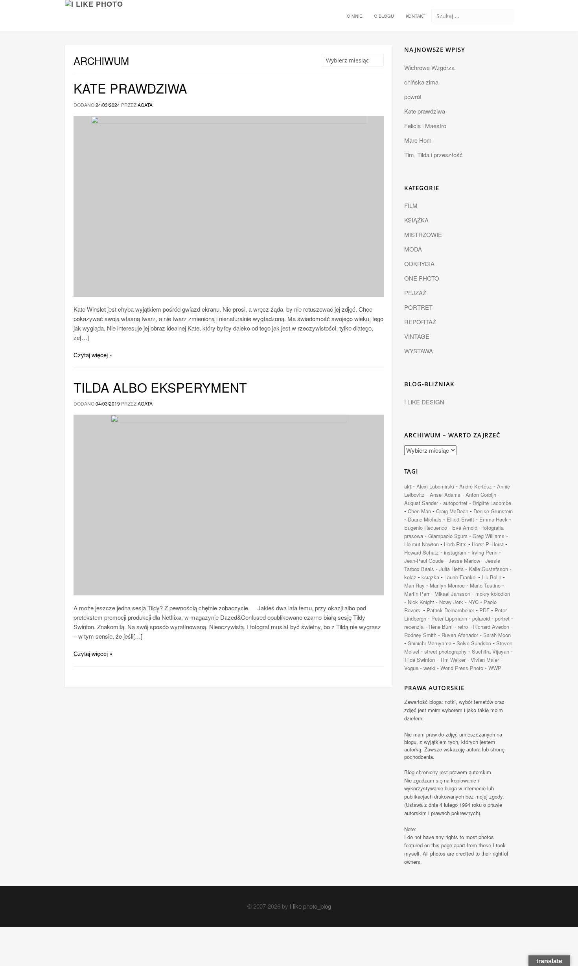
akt (407, 486)
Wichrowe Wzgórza (429, 67)
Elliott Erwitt (460, 519)
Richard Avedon (491, 626)
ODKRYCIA (419, 263)
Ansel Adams (445, 494)
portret (502, 618)
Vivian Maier (485, 659)
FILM (411, 205)
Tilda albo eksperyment (160, 387)
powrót (413, 96)
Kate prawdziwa (130, 88)
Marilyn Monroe (447, 585)
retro (463, 626)
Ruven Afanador (460, 635)
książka (430, 577)
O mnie (354, 16)
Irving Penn (484, 552)
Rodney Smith (420, 635)
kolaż (410, 577)
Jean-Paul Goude (424, 560)
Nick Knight (421, 602)
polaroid (481, 618)
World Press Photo (461, 668)
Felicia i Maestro (425, 125)
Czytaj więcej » (93, 355)
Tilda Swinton (419, 659)
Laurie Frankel (460, 577)
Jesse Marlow (464, 560)
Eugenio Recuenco (425, 527)
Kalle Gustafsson (488, 569)
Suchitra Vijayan (490, 651)
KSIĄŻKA (416, 220)
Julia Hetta (451, 569)
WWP (494, 668)
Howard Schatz (421, 552)
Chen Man (419, 511)
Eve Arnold (464, 527)
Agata (145, 104)
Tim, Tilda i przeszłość (433, 155)
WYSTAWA (418, 351)
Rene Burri (441, 626)
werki (429, 668)
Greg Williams (488, 536)
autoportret (455, 503)
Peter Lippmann (449, 618)
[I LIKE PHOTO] (94, 10)
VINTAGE (416, 336)
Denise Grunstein (493, 511)
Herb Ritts (455, 544)
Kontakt (415, 16)
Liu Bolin (491, 577)
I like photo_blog (310, 906)
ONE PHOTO (421, 278)
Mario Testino (485, 585)
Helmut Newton (421, 544)
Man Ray (414, 585)
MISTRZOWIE (423, 234)
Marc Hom (418, 140)
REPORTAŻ (420, 322)
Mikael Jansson (452, 593)
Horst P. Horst (488, 544)
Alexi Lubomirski (435, 486)
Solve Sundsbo (474, 643)
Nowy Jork (451, 602)
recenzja (413, 626)
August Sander (421, 503)
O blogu (384, 16)
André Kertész (475, 486)
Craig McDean (452, 511)
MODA (413, 249)
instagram (455, 552)
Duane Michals (425, 519)
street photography (445, 651)
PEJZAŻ (415, 292)
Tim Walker (453, 659)
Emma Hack (493, 519)
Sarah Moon (497, 635)
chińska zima (421, 82)
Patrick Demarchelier (450, 610)
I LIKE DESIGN (424, 402)
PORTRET (418, 307)
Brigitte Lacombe (492, 503)
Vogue (411, 668)
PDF (484, 610)
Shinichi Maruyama (429, 643)
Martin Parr (416, 593)
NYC (473, 602)
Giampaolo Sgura (448, 536)
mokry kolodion (492, 593)
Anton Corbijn (481, 494)
